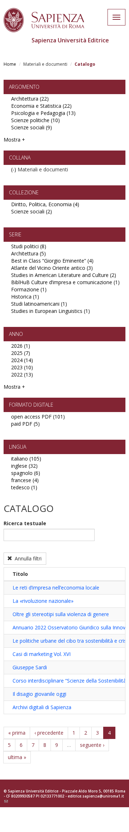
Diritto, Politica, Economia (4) (45, 204)
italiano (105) (26, 458)
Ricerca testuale (25, 523)
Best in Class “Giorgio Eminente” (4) (52, 260)
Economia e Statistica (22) (41, 105)
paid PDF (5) (25, 423)
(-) (14, 169)
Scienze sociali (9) (31, 127)
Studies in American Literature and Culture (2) (63, 275)
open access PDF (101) (38, 416)
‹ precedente (48, 732)
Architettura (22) (30, 98)
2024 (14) (22, 360)
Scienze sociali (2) (31, 211)
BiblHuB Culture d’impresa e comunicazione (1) (65, 282)
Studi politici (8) (28, 246)
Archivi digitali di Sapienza (42, 707)
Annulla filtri (27, 558)
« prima (16, 732)
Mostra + (14, 139)
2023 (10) (22, 367)
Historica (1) (25, 296)
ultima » (17, 757)
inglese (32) (24, 465)
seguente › (92, 744)
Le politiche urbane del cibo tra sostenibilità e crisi (70, 640)
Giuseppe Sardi (30, 667)
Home (10, 64)
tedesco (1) (24, 487)
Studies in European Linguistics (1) (50, 311)
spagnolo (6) (25, 473)
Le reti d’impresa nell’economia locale (56, 587)
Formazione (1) (29, 289)
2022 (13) (22, 374)
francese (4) (25, 480)
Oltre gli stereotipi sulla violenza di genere (61, 614)
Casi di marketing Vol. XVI (42, 654)
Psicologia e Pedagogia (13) (43, 113)
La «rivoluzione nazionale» (43, 600)
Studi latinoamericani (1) (39, 303)
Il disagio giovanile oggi (39, 693)
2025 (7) (20, 353)
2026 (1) (20, 345)
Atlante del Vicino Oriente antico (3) (52, 267)
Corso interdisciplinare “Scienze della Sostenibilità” (70, 680)
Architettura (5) (28, 253)
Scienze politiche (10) (35, 120)
